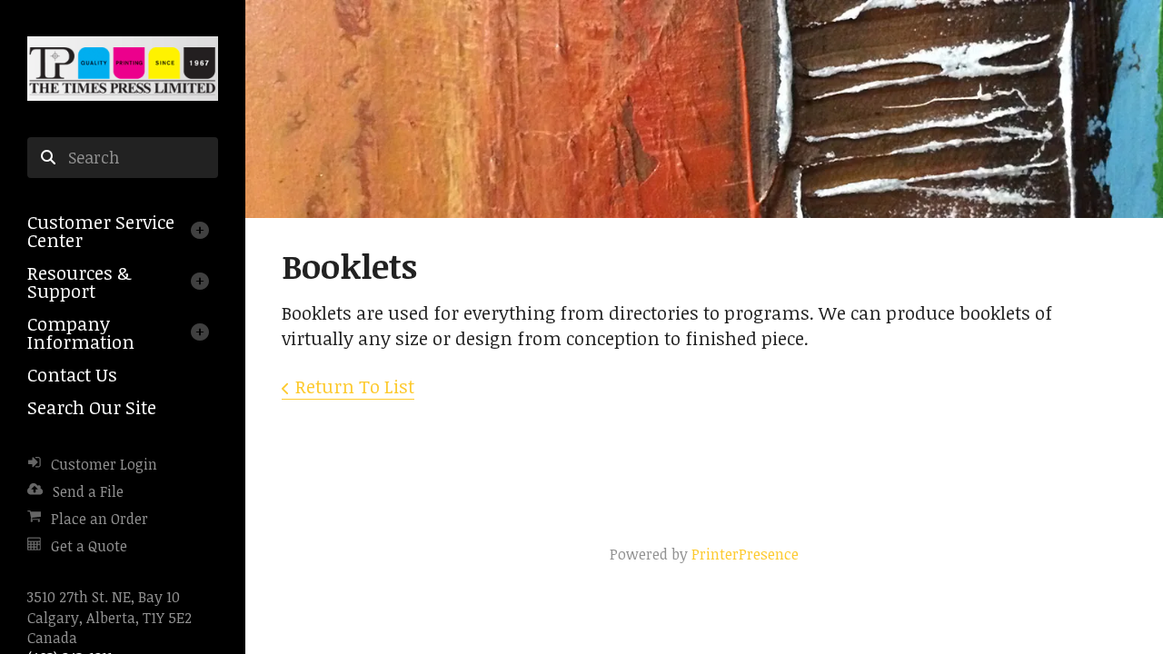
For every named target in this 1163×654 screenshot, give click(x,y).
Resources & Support (79, 281)
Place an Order (99, 519)
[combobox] (122, 158)
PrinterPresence (745, 554)
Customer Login (104, 464)
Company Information (80, 332)
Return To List (354, 386)
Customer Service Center (100, 231)
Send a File (88, 491)
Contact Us (72, 374)
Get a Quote (89, 546)
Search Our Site (91, 407)
